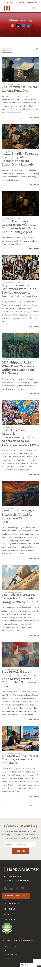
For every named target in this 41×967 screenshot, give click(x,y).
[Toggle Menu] (34, 8)
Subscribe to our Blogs (15, 896)
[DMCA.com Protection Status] (7, 928)
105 (30, 805)
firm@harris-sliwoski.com (28, 2)
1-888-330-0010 (9, 2)
